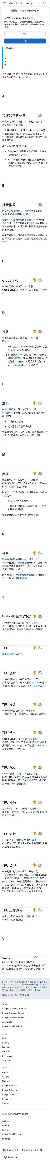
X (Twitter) (7, 1056)
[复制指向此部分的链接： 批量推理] (18, 205)
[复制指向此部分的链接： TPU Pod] (19, 768)
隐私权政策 (13, 1150)
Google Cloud (8, 1094)
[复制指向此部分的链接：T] (7, 597)
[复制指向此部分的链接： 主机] (11, 403)
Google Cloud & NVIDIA (12, 1026)
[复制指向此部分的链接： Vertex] (15, 958)
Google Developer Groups (13, 1013)
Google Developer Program (14, 1009)
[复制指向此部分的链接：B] (7, 185)
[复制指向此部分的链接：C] (7, 261)
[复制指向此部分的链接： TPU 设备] (19, 705)
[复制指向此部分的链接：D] (7, 312)
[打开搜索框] (39, 3)
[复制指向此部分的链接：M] (8, 455)
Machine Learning (20, 3)
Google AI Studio (9, 1086)
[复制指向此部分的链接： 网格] (11, 474)
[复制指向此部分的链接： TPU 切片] (19, 834)
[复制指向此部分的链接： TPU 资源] (19, 803)
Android (5, 1072)
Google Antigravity (10, 1090)
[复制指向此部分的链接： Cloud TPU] (22, 280)
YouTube (6, 1060)
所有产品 (6, 1139)
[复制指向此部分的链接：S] (7, 534)
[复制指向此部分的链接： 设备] (11, 332)
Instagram (6, 1047)
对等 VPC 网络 (37, 742)
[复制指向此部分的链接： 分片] (11, 553)
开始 (25, 41)
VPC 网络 (16, 745)
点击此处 (24, 77)
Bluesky (5, 1043)
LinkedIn (5, 1051)
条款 (4, 1150)
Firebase (6, 1081)
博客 (4, 1038)
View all (5, 1103)
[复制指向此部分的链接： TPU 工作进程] (25, 910)
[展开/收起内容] (14, 48)
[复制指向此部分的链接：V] (7, 939)
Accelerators (7, 1022)
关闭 (25, 34)
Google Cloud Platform (12, 1134)
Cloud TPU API (21, 891)
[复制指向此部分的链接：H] (7, 384)
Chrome (5, 1077)
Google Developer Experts (13, 1017)
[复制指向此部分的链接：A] (7, 96)
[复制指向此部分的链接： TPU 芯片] (19, 673)
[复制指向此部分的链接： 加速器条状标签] (28, 115)
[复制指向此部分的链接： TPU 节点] (19, 733)
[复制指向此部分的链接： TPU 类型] (19, 865)
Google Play (7, 1099)
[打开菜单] (4, 3)
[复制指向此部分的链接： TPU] (12, 648)
